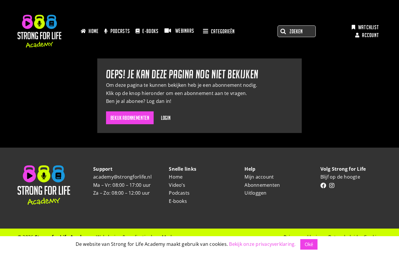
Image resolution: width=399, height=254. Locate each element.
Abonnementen (262, 185)
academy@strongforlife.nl (122, 177)
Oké (309, 244)
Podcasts (179, 193)
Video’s (177, 185)
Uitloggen (255, 193)
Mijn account (259, 177)
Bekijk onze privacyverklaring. (262, 244)
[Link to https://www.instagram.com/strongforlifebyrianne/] (331, 186)
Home (176, 177)
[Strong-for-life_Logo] (39, 17)
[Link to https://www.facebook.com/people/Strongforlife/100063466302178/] (323, 186)
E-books (178, 201)
